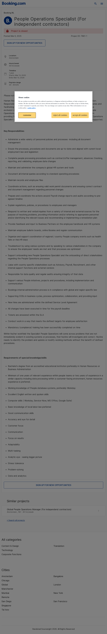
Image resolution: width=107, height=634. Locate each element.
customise (27, 115)
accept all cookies (80, 115)
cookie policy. (31, 108)
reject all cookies (60, 115)
